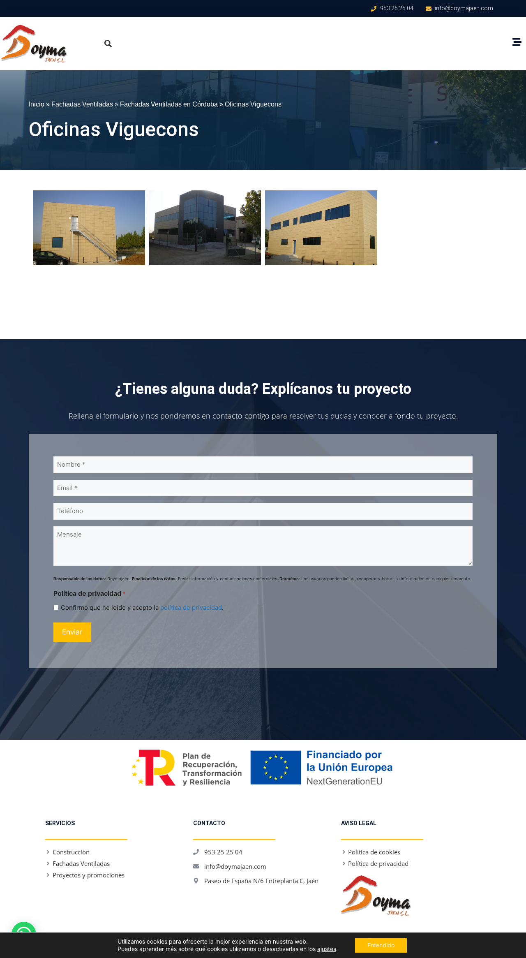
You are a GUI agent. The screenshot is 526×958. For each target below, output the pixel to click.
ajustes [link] (326, 948)
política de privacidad (191, 607)
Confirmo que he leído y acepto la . (142, 607)
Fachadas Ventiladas (82, 104)
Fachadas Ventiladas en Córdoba (169, 104)
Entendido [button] (380, 945)
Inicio (36, 104)
